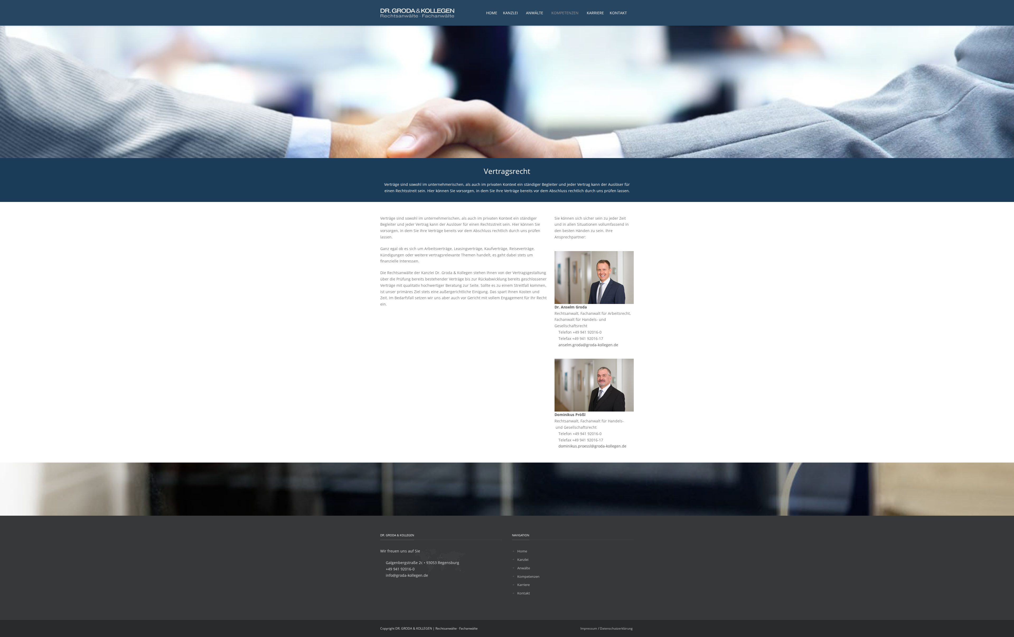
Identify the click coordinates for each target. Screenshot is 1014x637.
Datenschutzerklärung (616, 628)
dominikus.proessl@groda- (582, 446)
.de (615, 344)
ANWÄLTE (534, 12)
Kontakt (523, 593)
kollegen (605, 344)
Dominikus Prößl (570, 414)
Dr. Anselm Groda (571, 307)
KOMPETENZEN (565, 12)
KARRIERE (595, 12)
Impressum (588, 628)
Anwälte (523, 568)
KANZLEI (510, 12)
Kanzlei (522, 559)
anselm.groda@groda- (578, 344)
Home (522, 551)
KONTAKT (618, 12)
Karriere (523, 584)
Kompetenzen (528, 576)
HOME (491, 12)
